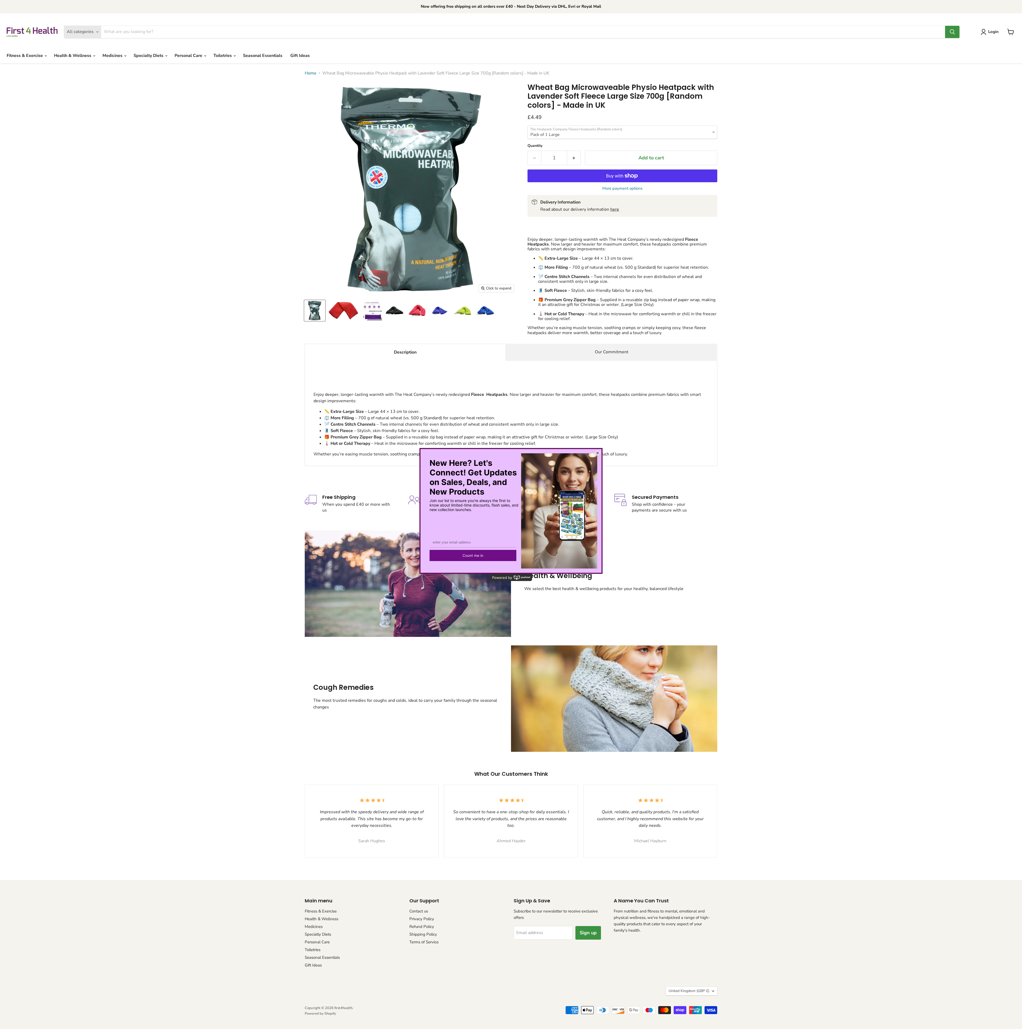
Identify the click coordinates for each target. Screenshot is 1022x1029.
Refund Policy (421, 926)
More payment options (622, 188)
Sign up (588, 933)
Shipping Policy (423, 934)
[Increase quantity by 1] (574, 158)
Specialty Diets (149, 56)
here (614, 209)
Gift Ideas (300, 56)
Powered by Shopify (320, 1013)
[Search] (952, 32)
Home (310, 73)
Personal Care (189, 56)
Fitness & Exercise (25, 56)
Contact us (418, 911)
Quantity (535, 146)
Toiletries (223, 56)
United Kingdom (689, 990)
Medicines (112, 56)
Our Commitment (611, 352)
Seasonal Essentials (262, 56)
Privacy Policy (421, 919)
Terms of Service (424, 942)
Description (405, 352)
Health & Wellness (73, 56)
